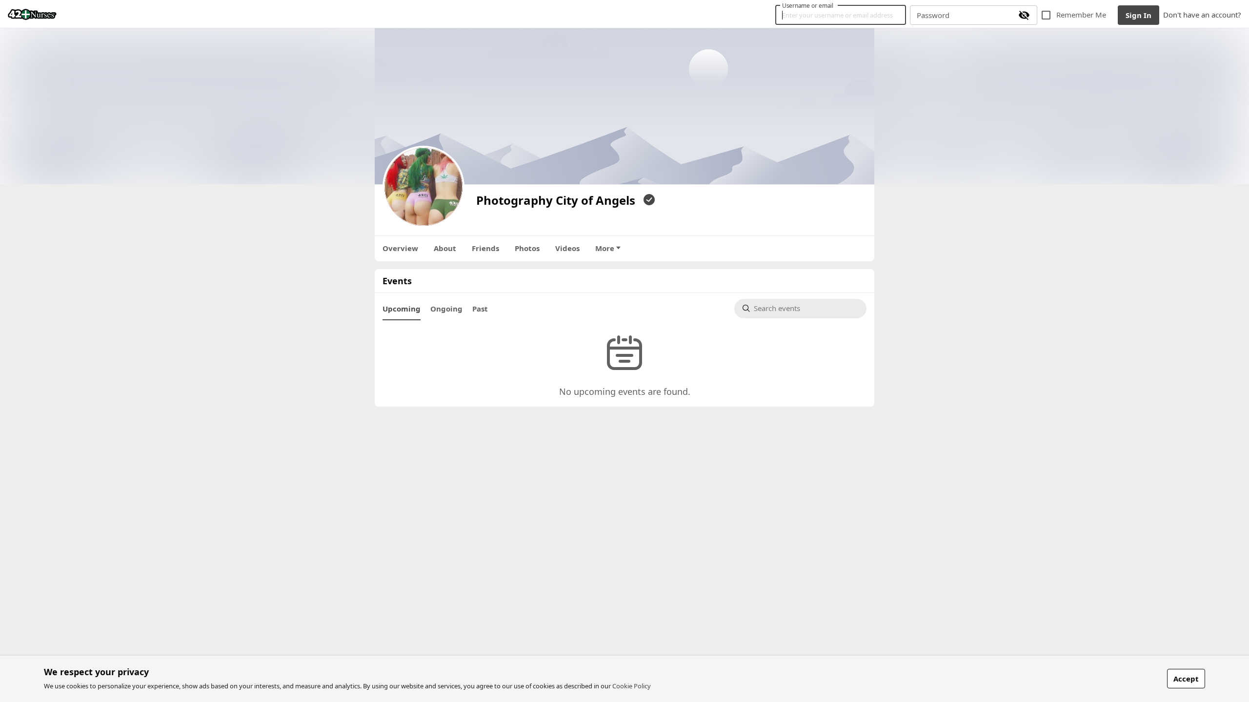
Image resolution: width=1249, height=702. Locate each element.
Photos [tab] (527, 248)
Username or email (808, 5)
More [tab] (604, 248)
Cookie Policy (631, 686)
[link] (32, 14)
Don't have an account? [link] (1202, 15)
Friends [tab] (485, 248)
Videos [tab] (567, 248)
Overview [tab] (400, 248)
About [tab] (445, 248)
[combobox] (806, 308)
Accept (1186, 678)
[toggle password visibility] (1024, 15)
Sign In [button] (1138, 15)
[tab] (402, 308)
